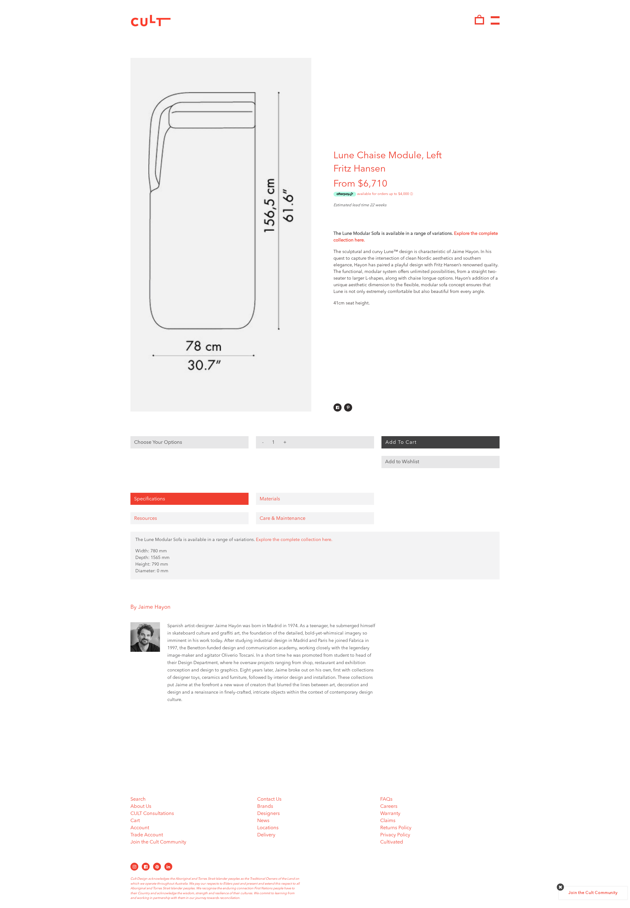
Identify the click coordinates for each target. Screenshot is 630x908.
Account (139, 828)
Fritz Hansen (359, 169)
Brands (265, 806)
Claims (387, 820)
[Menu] (495, 20)
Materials (270, 499)
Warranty (390, 813)
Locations (268, 828)
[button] (440, 462)
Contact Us (269, 799)
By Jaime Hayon (150, 607)
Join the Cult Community (158, 842)
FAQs (386, 799)
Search (138, 799)
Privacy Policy (395, 835)
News (263, 820)
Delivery (266, 835)
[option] (220, 235)
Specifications (149, 499)
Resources (145, 518)
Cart (135, 820)
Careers (388, 806)
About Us (140, 806)
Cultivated (391, 842)
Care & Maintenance (282, 518)
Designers (268, 813)
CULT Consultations (152, 813)
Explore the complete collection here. (294, 540)
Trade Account (146, 835)
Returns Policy (395, 828)
